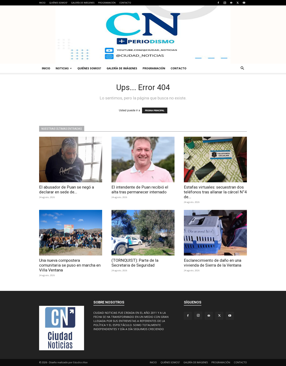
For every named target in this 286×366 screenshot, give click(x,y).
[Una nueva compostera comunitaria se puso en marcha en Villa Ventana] (70, 233)
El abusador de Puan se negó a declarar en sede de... (66, 189)
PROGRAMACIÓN (107, 2)
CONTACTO (125, 2)
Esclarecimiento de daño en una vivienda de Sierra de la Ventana (212, 263)
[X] (237, 2)
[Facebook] (218, 2)
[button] (242, 68)
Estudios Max (80, 362)
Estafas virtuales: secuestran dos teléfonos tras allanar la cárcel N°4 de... (215, 192)
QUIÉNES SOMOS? (58, 2)
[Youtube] (244, 2)
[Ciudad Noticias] (143, 34)
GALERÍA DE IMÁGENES (82, 2)
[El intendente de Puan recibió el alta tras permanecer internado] (143, 159)
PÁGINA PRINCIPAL (154, 110)
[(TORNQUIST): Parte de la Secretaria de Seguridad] (143, 233)
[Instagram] (225, 2)
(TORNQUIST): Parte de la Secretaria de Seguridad (134, 263)
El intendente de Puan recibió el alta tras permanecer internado (139, 189)
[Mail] (231, 2)
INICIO (42, 2)
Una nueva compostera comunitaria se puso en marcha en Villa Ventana (70, 265)
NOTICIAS (62, 68)
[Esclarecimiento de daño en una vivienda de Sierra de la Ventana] (215, 233)
